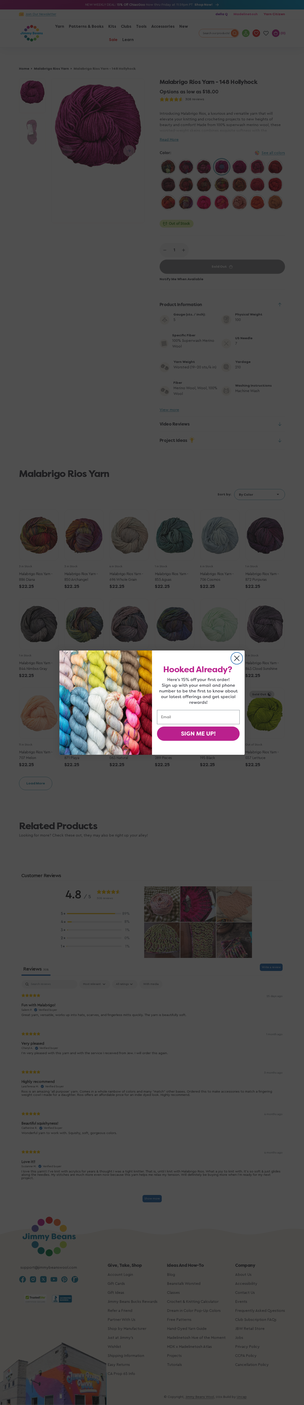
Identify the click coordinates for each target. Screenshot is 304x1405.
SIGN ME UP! (198, 733)
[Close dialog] (237, 658)
